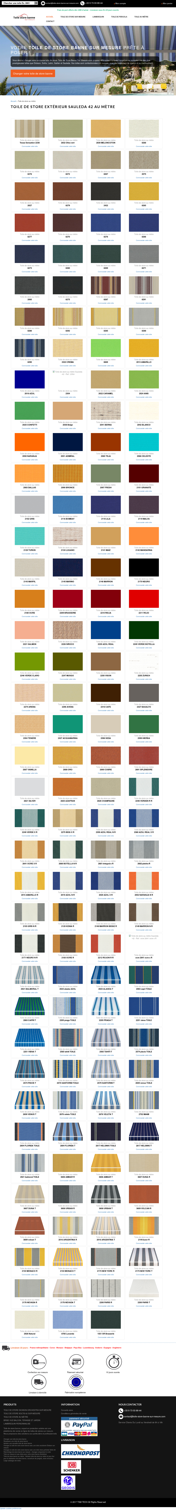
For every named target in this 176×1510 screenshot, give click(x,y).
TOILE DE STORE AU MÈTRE (16, 1416)
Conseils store (67, 1410)
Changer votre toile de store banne (33, 73)
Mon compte (120, 3)
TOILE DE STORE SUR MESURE (72, 17)
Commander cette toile (30, 146)
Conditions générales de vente (74, 1413)
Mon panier (167, 3)
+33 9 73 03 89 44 (94, 2)
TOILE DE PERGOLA (119, 17)
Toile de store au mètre (30, 141)
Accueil (13, 101)
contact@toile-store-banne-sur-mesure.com (62, 3)
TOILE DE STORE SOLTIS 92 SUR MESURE (22, 1413)
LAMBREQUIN (98, 17)
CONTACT (50, 21)
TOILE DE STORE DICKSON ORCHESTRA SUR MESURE (27, 1410)
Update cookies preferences (10, 1508)
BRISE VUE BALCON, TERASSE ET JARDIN (22, 1420)
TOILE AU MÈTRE (141, 17)
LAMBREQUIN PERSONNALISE (17, 1423)
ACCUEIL (49, 17)
